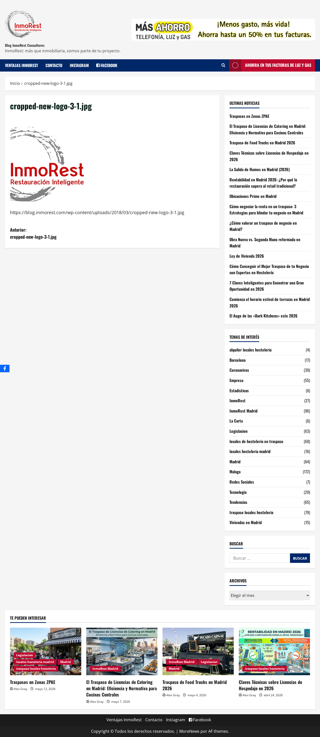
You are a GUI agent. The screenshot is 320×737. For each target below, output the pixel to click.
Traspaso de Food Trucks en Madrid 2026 (262, 143)
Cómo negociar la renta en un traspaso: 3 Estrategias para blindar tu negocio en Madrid (266, 209)
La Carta (236, 421)
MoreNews (189, 731)
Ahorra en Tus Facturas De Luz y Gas (278, 65)
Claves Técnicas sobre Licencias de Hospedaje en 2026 (270, 685)
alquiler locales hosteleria (251, 350)
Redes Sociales (242, 482)
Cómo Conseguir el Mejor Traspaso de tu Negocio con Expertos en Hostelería (269, 269)
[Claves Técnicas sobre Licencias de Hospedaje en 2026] (274, 651)
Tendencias (238, 502)
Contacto (54, 65)
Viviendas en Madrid (246, 522)
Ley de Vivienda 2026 (247, 256)
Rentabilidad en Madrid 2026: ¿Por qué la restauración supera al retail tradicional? (263, 183)
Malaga (235, 472)
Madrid (235, 462)
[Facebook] (5, 368)
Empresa (236, 380)
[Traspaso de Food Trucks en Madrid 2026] (198, 651)
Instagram (79, 65)
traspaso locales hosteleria (251, 512)
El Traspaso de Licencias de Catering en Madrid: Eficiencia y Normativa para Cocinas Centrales (268, 129)
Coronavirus (239, 370)
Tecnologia (238, 492)
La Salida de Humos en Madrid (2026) (260, 169)
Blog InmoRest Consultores (24, 45)
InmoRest (238, 401)
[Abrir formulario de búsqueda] (223, 65)
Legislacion (239, 431)
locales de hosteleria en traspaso (256, 441)
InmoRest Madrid (244, 411)
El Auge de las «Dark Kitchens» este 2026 (264, 316)
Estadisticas (239, 391)
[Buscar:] (260, 558)
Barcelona (238, 360)
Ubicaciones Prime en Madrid (253, 196)
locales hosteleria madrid (250, 451)
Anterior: (33, 233)
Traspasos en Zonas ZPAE (249, 116)
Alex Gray (20, 689)
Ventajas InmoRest (21, 65)
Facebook (108, 65)
